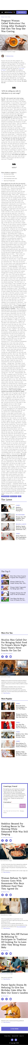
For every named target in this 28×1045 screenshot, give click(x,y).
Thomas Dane (5, 950)
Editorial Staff (15, 1035)
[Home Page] (8, 12)
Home (2, 17)
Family (18, 505)
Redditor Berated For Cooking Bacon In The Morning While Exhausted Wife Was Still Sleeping (14, 829)
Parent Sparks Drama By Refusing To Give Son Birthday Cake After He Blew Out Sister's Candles (14, 989)
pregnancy (13, 496)
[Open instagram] (16, 1040)
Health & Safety (21, 524)
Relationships (20, 514)
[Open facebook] (12, 1040)
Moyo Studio (3, 973)
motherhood (5, 496)
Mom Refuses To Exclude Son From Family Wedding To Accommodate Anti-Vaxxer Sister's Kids (22, 746)
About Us (21, 1035)
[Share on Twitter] (6, 656)
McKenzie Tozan (10, 56)
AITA (19, 496)
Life (6, 17)
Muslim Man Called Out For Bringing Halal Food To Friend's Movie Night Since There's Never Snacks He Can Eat (14, 645)
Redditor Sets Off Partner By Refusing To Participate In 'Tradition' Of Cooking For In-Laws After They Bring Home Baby (14, 941)
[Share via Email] (10, 656)
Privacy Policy (7, 1035)
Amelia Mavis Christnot (7, 653)
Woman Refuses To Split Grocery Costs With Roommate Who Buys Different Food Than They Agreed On (14, 883)
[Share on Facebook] (2, 656)
